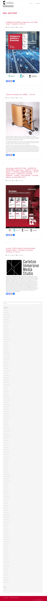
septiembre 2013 (7, 541)
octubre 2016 (6, 478)
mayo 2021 (6, 386)
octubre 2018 (6, 433)
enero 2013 (6, 557)
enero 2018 (6, 449)
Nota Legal (6, 597)
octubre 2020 (6, 402)
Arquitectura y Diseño (8, 6)
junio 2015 (6, 503)
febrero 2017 (6, 469)
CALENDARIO (38, 3)
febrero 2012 (6, 579)
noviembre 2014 (7, 517)
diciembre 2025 (7, 314)
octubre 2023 (6, 357)
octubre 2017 (6, 456)
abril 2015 (6, 508)
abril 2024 (6, 343)
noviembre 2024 (7, 334)
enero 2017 (6, 472)
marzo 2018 (6, 445)
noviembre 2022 (7, 370)
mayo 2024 (6, 341)
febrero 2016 (6, 492)
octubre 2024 (6, 337)
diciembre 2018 (7, 429)
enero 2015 (6, 512)
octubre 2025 (6, 319)
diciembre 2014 (7, 514)
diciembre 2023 (7, 352)
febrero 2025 (6, 330)
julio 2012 (6, 568)
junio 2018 (6, 438)
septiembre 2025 (7, 321)
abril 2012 (6, 575)
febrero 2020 (6, 409)
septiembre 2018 (7, 436)
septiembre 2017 (7, 458)
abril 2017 (6, 465)
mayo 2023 (6, 361)
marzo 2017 (6, 467)
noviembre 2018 (7, 431)
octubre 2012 (6, 564)
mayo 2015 (6, 505)
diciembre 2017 (7, 451)
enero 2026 (6, 312)
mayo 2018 (6, 440)
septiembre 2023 (7, 359)
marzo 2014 (6, 528)
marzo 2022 (6, 375)
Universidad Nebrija (39, 599)
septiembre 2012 (7, 566)
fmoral (14, 27)
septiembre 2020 (7, 404)
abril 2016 (6, 487)
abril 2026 (6, 310)
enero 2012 (6, 582)
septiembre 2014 (7, 521)
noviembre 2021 (7, 384)
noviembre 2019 (7, 413)
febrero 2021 (6, 393)
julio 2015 (6, 501)
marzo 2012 (6, 577)
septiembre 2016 (7, 481)
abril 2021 (6, 388)
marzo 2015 (6, 510)
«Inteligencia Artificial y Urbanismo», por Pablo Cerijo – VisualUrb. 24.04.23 (22, 23)
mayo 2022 (6, 373)
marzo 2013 (6, 553)
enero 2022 (6, 379)
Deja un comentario (20, 27)
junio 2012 (6, 570)
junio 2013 (6, 546)
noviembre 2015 (7, 496)
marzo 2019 (6, 424)
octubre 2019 (6, 415)
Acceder (5, 589)
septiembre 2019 (7, 418)
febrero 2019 (6, 427)
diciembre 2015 (7, 494)
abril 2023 (6, 364)
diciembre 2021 (7, 382)
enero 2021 (6, 395)
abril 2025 (6, 325)
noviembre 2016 (7, 476)
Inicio (31, 3)
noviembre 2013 (7, 537)
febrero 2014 (6, 530)
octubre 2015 (6, 499)
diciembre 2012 (7, 559)
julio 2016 (6, 483)
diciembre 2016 (7, 474)
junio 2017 (6, 460)
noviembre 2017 (7, 454)
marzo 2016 (6, 490)
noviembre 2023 (7, 355)
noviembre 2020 (7, 400)
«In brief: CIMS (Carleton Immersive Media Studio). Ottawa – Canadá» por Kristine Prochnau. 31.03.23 (20, 250)
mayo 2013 (6, 548)
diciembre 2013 (7, 535)
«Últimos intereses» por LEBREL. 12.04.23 (20, 94)
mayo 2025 (6, 323)
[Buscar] (40, 303)
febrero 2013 (6, 555)
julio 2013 (6, 544)
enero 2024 (6, 350)
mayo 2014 (6, 523)
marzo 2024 (6, 346)
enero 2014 (6, 532)
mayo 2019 (6, 420)
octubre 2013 (6, 539)
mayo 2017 (6, 463)
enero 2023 (6, 368)
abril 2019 (6, 422)
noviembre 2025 (7, 316)
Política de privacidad (14, 597)
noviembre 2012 (7, 561)
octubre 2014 (6, 519)
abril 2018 (6, 442)
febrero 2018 (6, 447)
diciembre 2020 (7, 397)
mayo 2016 (6, 485)
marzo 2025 (6, 328)
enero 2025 (6, 332)
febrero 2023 (6, 366)
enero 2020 (6, 411)
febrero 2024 (6, 348)
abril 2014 (6, 526)
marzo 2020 (6, 406)
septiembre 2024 (7, 339)
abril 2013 (6, 550)
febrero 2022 (6, 377)
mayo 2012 (6, 573)
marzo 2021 (6, 391)
